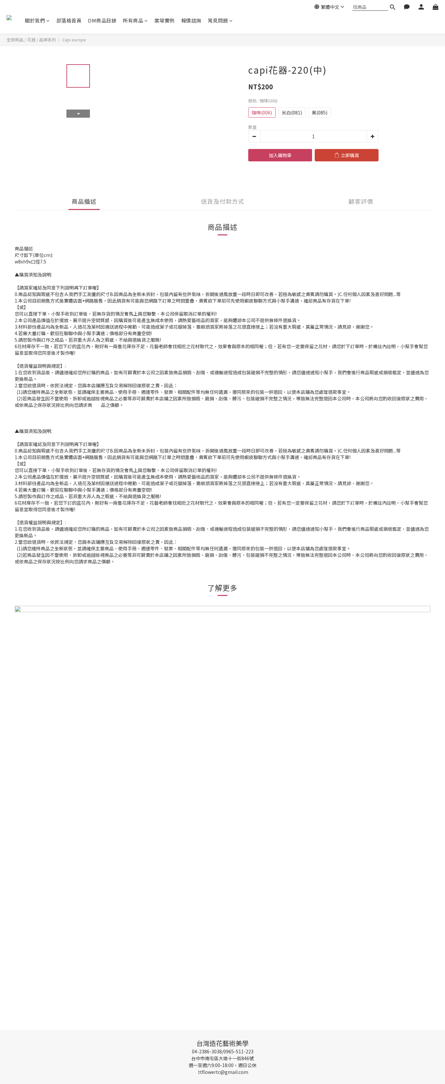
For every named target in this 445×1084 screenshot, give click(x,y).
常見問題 (218, 20)
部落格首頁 (69, 20)
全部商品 (15, 40)
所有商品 (133, 20)
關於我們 (35, 20)
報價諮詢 (191, 20)
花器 (31, 40)
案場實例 (164, 20)
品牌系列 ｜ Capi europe (62, 40)
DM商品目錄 (102, 20)
